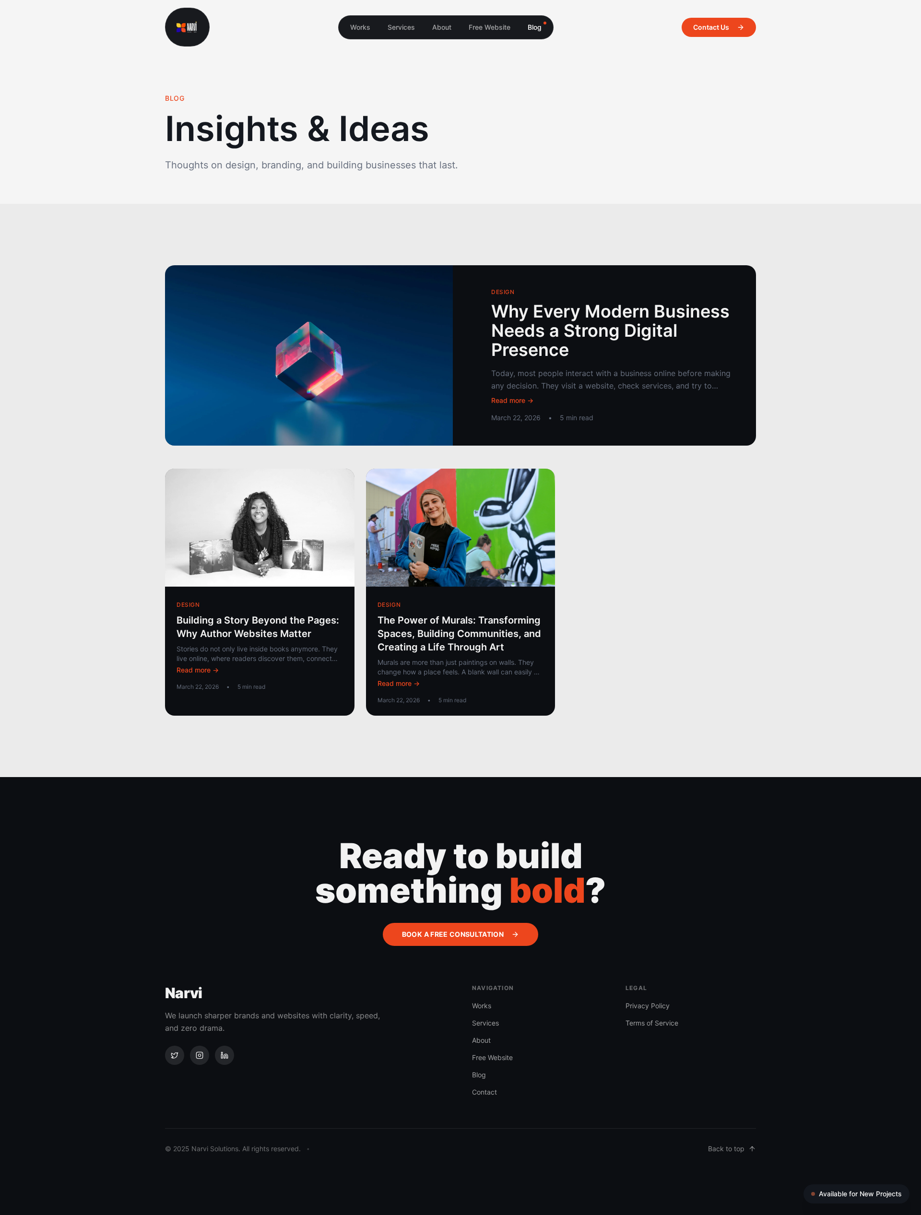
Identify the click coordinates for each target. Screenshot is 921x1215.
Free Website (489, 27)
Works (360, 27)
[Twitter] (174, 1055)
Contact (484, 1092)
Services (401, 27)
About (441, 27)
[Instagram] (199, 1055)
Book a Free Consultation (453, 934)
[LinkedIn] (224, 1055)
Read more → (512, 400)
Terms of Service (652, 1023)
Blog (535, 27)
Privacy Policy (648, 1006)
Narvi (183, 993)
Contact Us (711, 27)
